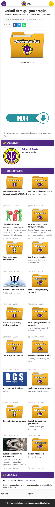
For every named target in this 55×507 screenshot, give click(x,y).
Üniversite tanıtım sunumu (14, 421)
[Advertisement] (27, 84)
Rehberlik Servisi (30, 149)
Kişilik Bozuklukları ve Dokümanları (12, 455)
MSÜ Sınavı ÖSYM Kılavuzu (40, 191)
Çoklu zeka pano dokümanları (10, 258)
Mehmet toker (15, 133)
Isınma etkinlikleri (36, 454)
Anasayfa (7, 14)
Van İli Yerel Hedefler (37, 257)
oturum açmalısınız (27, 480)
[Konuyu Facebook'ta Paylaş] (15, 25)
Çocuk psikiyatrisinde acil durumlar (39, 323)
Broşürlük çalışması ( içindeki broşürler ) (12, 323)
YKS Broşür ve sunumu (13, 355)
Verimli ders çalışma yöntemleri (37, 422)
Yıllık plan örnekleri (11, 224)
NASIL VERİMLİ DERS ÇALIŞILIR (31, 133)
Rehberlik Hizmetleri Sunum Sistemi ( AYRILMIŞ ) (15, 192)
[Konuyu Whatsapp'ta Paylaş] (24, 25)
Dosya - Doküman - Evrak (21, 14)
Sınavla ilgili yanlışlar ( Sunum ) (38, 291)
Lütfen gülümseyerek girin (39, 355)
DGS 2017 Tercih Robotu (13, 388)
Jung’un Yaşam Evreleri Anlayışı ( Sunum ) (38, 225)
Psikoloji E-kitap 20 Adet (13, 290)
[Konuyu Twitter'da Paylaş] (19, 25)
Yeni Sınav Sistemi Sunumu (40, 388)
